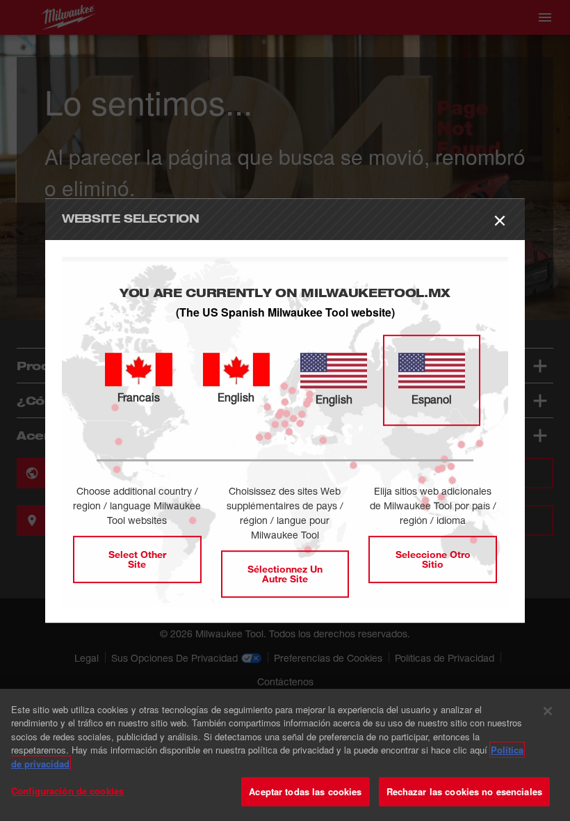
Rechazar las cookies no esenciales (464, 791)
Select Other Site (137, 559)
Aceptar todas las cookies (305, 791)
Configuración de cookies (67, 790)
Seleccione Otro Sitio (433, 559)
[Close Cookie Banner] (547, 711)
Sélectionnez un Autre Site (285, 573)
